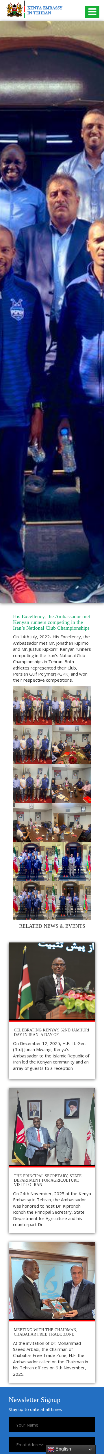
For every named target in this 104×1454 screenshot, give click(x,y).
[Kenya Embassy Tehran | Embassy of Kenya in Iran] (34, 9)
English (62, 1448)
